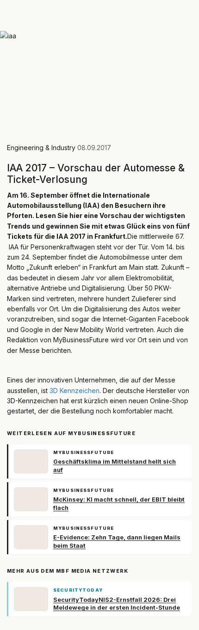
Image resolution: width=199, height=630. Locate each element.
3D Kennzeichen (75, 390)
